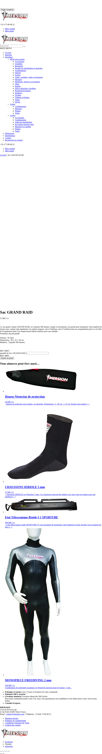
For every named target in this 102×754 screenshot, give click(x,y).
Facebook (9, 742)
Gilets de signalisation (23, 122)
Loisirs (12, 115)
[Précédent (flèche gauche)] (1, 753)
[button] (6, 48)
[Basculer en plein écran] (3, 751)
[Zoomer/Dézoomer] (1, 751)
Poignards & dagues (23, 91)
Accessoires (19, 61)
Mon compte (10, 29)
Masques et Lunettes (23, 127)
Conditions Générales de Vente (17, 723)
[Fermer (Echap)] (8, 751)
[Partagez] (6, 751)
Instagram (9, 746)
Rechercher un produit (14, 140)
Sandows (18, 93)
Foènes (18, 75)
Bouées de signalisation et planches (29, 68)
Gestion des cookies (13, 725)
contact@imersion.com (15, 714)
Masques (18, 79)
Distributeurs (10, 136)
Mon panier (9, 31)
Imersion (8, 55)
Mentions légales (11, 718)
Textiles (18, 95)
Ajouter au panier (7, 358)
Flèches (18, 73)
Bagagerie (19, 66)
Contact (8, 138)
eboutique (9, 57)
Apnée (12, 104)
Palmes (18, 86)
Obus (17, 84)
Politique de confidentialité (15, 721)
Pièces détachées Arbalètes (25, 88)
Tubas (17, 100)
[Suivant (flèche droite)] (3, 753)
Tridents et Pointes (22, 97)
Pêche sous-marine (17, 59)
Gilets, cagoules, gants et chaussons (29, 77)
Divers (17, 102)
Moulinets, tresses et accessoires (27, 82)
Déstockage (9, 133)
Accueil (8, 53)
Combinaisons (20, 70)
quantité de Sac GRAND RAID (12, 353)
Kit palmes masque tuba (24, 124)
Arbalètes (18, 64)
